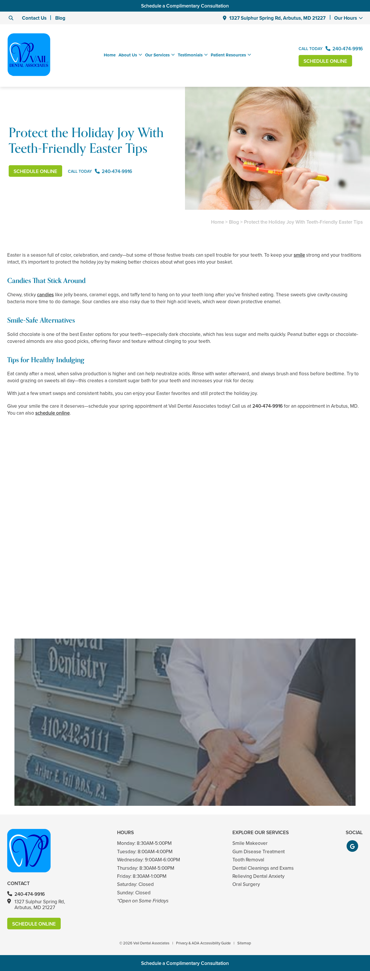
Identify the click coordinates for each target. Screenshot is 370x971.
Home (110, 55)
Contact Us (34, 17)
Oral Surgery (246, 884)
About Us (128, 55)
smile (299, 254)
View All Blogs (185, 632)
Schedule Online (325, 61)
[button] (352, 846)
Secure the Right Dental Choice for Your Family (305, 591)
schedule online (52, 412)
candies (45, 294)
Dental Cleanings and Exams (263, 868)
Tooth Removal (248, 859)
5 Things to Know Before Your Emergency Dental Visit (64, 591)
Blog (60, 17)
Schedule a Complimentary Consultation (185, 5)
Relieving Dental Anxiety (258, 876)
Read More (25, 607)
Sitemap (244, 943)
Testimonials (190, 55)
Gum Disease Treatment (258, 851)
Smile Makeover (250, 843)
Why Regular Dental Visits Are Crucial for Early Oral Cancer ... (185, 591)
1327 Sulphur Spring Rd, (277, 17)
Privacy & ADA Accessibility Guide (203, 943)
